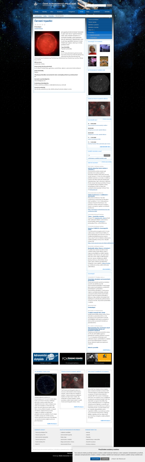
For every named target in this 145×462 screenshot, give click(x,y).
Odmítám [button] (105, 459)
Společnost (97, 11)
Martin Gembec (100, 166)
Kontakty (107, 11)
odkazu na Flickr (106, 263)
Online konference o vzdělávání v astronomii (98, 195)
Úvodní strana (38, 16)
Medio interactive (64, 456)
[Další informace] (46, 385)
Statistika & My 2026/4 (100, 218)
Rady (88, 11)
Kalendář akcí (92, 120)
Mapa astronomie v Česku (67, 442)
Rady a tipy (63, 437)
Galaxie (88, 434)
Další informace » (52, 423)
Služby (81, 11)
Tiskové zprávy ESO (40, 439)
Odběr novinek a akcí (95, 151)
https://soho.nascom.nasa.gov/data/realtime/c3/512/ (101, 243)
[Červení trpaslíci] (46, 55)
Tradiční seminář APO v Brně (96, 312)
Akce (51, 11)
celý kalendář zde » (105, 146)
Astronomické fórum (66, 444)
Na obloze (60, 11)
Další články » (107, 350)
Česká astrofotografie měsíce (98, 98)
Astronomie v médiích (66, 439)
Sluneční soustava (90, 442)
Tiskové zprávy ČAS (40, 434)
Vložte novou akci (107, 119)
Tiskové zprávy (92, 22)
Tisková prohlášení (93, 19)
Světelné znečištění (65, 432)
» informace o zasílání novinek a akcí (97, 158)
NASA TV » (91, 30)
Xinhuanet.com (93, 189)
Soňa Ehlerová (99, 193)
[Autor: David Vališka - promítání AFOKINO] (93, 61)
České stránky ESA (40, 442)
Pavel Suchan (99, 326)
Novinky (44, 11)
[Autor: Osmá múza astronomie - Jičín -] (105, 61)
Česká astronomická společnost (45, 449)
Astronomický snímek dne (96, 70)
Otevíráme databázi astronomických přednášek (99, 279)
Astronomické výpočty (66, 434)
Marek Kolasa (99, 310)
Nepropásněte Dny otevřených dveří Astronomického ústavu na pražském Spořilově (99, 329)
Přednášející (93, 37)
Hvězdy (88, 432)
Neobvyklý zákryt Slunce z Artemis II (99, 248)
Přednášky (51, 16)
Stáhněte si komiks (93, 27)
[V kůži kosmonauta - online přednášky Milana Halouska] (105, 48)
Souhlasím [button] (95, 459)
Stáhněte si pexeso (93, 24)
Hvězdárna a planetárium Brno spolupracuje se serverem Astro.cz (71, 449)
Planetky (88, 437)
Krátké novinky (93, 163)
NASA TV (37, 444)
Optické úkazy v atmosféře (93, 439)
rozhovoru (101, 221)
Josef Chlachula (100, 214)
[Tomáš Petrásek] (93, 49)
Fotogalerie (72, 11)
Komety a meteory (90, 444)
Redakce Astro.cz (100, 277)
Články (36, 11)
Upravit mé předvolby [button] (118, 459)
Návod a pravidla (95, 35)
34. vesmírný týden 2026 (42, 371)
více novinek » (107, 269)
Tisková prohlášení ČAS (41, 432)
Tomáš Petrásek (38, 28)
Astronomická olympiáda (41, 437)
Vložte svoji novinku (106, 162)
